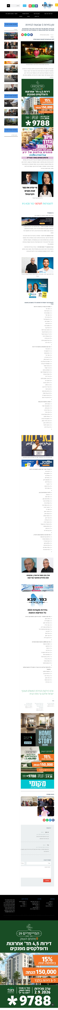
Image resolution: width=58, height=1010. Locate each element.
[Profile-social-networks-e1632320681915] (37, 784)
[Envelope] (30, 5)
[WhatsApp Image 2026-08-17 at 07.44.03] (37, 729)
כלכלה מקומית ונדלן (34, 908)
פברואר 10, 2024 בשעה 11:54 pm (42, 847)
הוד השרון (37, 16)
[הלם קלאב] (37, 221)
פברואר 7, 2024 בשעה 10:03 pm (43, 834)
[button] (56, 5)
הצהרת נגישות (49, 906)
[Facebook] (36, 5)
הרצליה (20, 16)
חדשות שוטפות (25, 13)
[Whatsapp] (33, 5)
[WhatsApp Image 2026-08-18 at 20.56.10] (37, 103)
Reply (42, 832)
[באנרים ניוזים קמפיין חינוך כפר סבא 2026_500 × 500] (37, 143)
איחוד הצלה (22, 906)
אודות (50, 901)
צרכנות (37, 906)
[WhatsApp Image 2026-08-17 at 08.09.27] (37, 762)
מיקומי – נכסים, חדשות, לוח (11, 13)
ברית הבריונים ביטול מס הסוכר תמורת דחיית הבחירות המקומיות (39, 705)
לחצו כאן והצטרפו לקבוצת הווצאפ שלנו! (43, 39)
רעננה (28, 16)
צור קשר (50, 904)
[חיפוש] (8, 5)
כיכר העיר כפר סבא (48, 13)
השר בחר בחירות (50, 703)
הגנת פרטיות (49, 903)
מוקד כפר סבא (22, 901)
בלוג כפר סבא (35, 907)
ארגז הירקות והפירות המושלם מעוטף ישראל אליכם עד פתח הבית (37, 692)
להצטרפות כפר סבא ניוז (37, 203)
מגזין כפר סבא (37, 13)
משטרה (23, 903)
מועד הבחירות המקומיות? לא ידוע (28, 704)
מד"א (24, 904)
